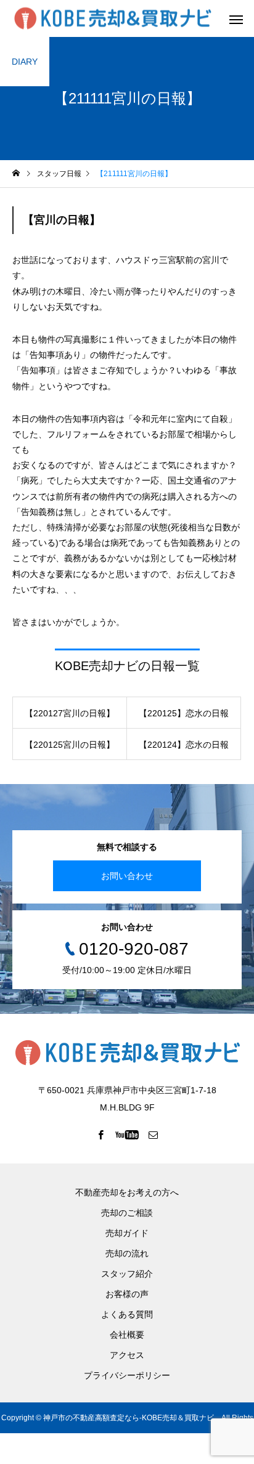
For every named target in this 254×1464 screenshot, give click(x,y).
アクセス (127, 1355)
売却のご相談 (127, 1213)
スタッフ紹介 (127, 1274)
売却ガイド (127, 1233)
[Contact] (153, 1134)
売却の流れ (127, 1253)
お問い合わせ (127, 876)
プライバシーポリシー (127, 1375)
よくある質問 (127, 1314)
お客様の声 (127, 1294)
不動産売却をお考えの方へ (127, 1192)
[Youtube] (127, 1134)
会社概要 (127, 1335)
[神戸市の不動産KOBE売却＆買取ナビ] (112, 18)
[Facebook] (101, 1134)
